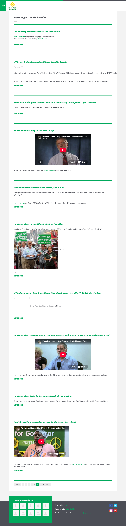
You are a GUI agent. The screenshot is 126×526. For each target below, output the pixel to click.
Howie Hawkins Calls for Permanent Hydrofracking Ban (43, 396)
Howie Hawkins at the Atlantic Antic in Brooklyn (38, 224)
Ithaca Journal (42, 39)
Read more (18, 45)
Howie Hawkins (19, 37)
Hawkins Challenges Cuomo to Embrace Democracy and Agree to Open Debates (55, 102)
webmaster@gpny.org (83, 513)
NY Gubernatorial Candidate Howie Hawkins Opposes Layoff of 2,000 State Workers (57, 293)
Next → (48, 484)
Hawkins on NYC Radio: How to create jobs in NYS (39, 187)
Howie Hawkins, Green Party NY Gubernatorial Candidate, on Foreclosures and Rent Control (61, 335)
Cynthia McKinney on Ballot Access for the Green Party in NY (45, 422)
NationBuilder (70, 509)
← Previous (17, 484)
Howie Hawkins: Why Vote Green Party (34, 130)
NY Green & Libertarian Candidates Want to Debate (40, 62)
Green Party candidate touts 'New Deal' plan (37, 31)
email (65, 505)
